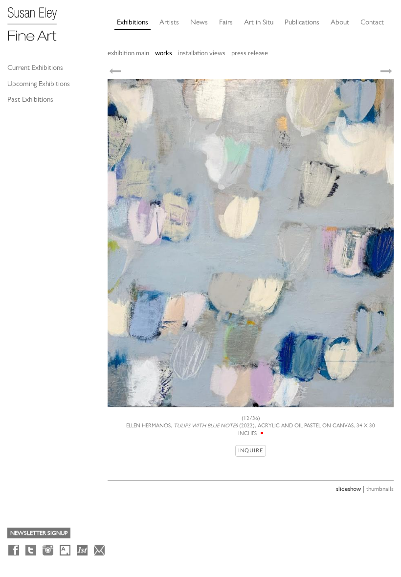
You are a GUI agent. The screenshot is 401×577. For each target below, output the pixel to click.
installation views (201, 53)
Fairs (226, 22)
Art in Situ (258, 22)
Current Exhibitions (35, 67)
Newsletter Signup (38, 533)
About (340, 22)
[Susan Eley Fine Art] (36, 20)
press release (249, 53)
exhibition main (128, 53)
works (163, 53)
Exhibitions (132, 22)
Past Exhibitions (30, 99)
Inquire (250, 450)
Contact (372, 22)
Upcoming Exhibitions (38, 83)
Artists (169, 22)
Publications (302, 22)
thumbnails (380, 488)
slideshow (348, 488)
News (199, 22)
